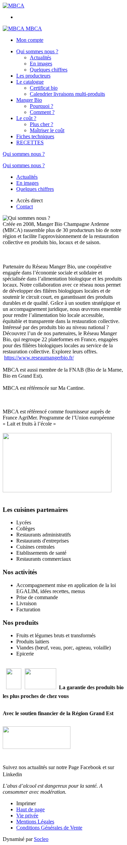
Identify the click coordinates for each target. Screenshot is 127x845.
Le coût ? (26, 118)
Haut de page (30, 809)
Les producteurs (33, 76)
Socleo (41, 839)
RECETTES (30, 142)
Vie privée (27, 815)
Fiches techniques (35, 136)
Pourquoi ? (41, 106)
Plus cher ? (41, 124)
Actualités (40, 57)
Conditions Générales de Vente (49, 828)
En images (41, 63)
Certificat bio (44, 88)
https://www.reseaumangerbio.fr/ (39, 357)
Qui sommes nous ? (37, 51)
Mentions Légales (35, 821)
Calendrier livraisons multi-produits (67, 94)
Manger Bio (29, 100)
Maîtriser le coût (47, 130)
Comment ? (42, 112)
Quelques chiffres (48, 69)
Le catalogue (30, 82)
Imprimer (26, 803)
